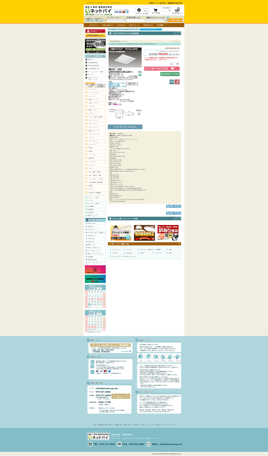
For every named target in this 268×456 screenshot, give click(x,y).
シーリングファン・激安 (95, 71)
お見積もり (91, 226)
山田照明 (91, 212)
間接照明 (91, 158)
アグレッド (158, 253)
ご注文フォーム (92, 229)
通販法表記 (119, 425)
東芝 (142, 253)
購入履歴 (145, 13)
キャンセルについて (94, 250)
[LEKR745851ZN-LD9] (125, 123)
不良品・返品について (94, 247)
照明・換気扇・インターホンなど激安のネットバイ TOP (123, 29)
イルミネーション (94, 134)
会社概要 (90, 257)
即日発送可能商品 (93, 65)
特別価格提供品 (93, 62)
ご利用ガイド (92, 235)
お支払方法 (91, 241)
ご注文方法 (91, 238)
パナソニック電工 (93, 197)
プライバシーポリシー (94, 263)
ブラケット (92, 113)
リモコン (91, 168)
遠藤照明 (91, 209)
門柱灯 (91, 148)
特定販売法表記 (92, 260)
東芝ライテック (93, 215)
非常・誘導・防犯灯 (95, 172)
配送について (92, 244)
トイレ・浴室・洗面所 (95, 117)
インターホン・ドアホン (96, 179)
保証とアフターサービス (95, 253)
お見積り (136, 425)
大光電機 (157, 249)
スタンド (91, 137)
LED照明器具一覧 (93, 68)
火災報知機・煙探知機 (95, 182)
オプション (92, 165)
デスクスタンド (93, 141)
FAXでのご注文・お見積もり (96, 232)
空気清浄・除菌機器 (95, 192)
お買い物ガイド (109, 425)
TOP (94, 425)
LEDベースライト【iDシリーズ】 (93, 78)
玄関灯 (91, 151)
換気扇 (91, 186)
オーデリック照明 (146, 249)
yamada (129, 253)
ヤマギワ (115, 253)
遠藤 (170, 249)
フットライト (93, 155)
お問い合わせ (92, 223)
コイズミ (129, 249)
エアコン (91, 74)
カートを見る (155, 425)
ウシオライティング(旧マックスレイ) (124, 256)
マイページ (146, 8)
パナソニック (116, 249)
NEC (170, 253)
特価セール (91, 59)
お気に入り (146, 11)
